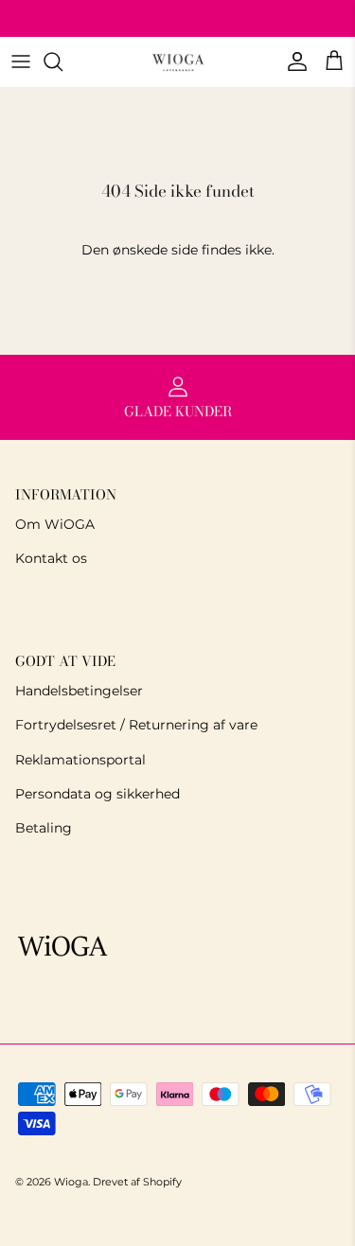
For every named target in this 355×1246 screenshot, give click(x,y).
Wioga (71, 1181)
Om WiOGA (55, 524)
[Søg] (62, 61)
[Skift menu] (21, 61)
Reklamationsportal (80, 759)
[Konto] (292, 61)
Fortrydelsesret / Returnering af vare (136, 724)
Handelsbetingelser (79, 690)
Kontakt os (51, 558)
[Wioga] (178, 62)
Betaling (43, 827)
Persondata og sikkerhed (97, 793)
